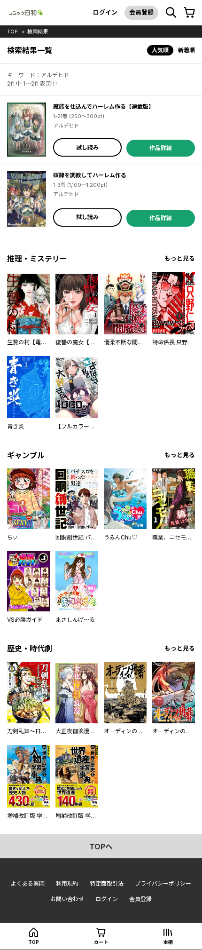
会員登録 (141, 12)
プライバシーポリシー (163, 883)
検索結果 (37, 31)
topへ (101, 846)
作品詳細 (160, 147)
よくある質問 (28, 883)
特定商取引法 (107, 883)
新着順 (186, 50)
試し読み (87, 147)
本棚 (168, 942)
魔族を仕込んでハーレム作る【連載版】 (103, 106)
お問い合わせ (67, 898)
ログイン (105, 12)
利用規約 (67, 883)
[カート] (189, 12)
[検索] (171, 12)
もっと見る (179, 258)
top (12, 31)
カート (101, 942)
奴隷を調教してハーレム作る (89, 175)
